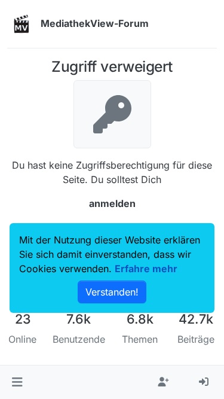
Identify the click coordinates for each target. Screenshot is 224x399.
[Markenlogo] (21, 23)
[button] (17, 382)
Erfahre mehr (146, 269)
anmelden (112, 203)
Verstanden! (112, 292)
